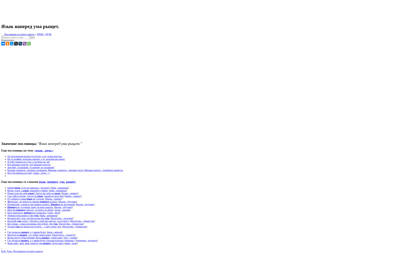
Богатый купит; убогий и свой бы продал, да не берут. (38, 221)
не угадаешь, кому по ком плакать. (30, 207)
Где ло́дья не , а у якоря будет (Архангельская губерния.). (41, 240)
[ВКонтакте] (3, 43)
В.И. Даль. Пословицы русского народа (22, 251)
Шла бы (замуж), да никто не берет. (30, 210)
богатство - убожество (82, 221)
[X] (16, 43)
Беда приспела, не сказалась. (27, 212)
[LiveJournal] (20, 43)
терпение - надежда (86, 240)
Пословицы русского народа (19, 34)
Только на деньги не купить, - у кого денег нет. (34, 226)
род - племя (70, 237)
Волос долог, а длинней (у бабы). (27, 190)
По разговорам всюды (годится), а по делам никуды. (34, 156)
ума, (62, 181)
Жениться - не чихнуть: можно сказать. (32, 201)
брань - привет (70, 193)
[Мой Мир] (12, 43)
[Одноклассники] (7, 43)
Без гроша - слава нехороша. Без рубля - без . (32, 224)
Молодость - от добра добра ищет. (29, 235)
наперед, (53, 181)
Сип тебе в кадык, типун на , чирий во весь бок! (35, 196)
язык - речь (71, 243)
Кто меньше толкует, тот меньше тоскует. (29, 164)
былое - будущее (67, 201)
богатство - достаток (62, 218)
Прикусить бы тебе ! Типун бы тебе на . (34, 193)
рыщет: (71, 181)
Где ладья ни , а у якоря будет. (26, 232)
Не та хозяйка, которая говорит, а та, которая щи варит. (36, 159)
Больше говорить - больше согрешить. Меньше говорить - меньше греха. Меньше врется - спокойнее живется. (65, 170)
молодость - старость (64, 235)
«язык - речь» (43, 150)
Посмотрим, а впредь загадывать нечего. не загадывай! (41, 204)
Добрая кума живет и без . (23, 215)
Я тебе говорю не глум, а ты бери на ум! (28, 162)
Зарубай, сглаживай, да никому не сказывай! (30, 167)
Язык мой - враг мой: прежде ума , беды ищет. (35, 243)
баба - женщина (59, 187)
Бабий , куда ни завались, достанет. (28, 187)
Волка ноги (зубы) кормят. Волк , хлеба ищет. (35, 237)
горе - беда (53, 212)
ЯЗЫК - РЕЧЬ (44, 34)
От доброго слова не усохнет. (26, 199)
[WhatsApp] (29, 43)
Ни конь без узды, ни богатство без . (28, 218)
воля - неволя (62, 210)
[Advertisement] (76, 10)
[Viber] (24, 43)
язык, (42, 181)
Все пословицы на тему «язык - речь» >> (28, 173)
